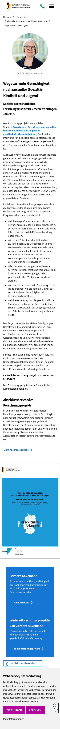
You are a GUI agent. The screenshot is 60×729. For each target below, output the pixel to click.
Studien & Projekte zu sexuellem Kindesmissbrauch (26, 21)
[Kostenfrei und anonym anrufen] (42, 6)
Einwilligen (14, 710)
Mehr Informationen (13, 718)
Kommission (22, 17)
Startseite (7, 17)
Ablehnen (35, 710)
